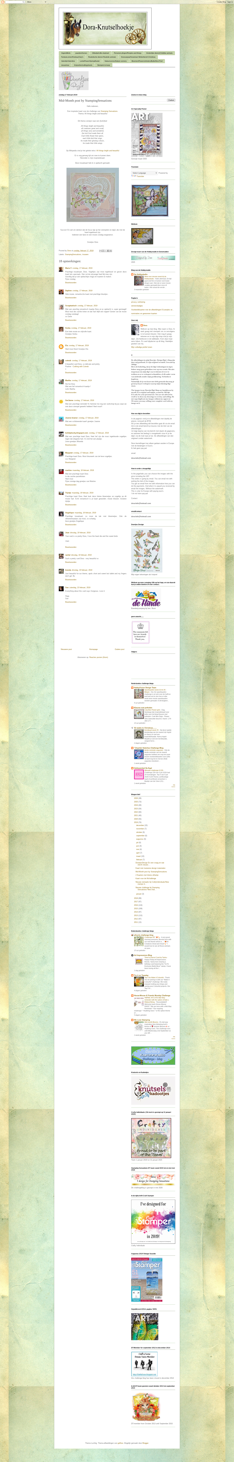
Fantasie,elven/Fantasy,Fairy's (72, 57)
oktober (139, 832)
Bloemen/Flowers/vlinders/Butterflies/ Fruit (147, 61)
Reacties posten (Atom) (98, 657)
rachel (67, 555)
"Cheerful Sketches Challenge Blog (148, 748)
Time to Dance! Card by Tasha (155, 957)
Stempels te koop (103, 65)
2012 (136, 919)
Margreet (69, 453)
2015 (136, 908)
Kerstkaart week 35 (151, 730)
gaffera (120, 1443)
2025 (136, 802)
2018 (136, 898)
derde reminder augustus (153, 750)
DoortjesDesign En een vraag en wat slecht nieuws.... (150, 864)
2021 (136, 815)
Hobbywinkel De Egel (143, 768)
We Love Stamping (142, 1020)
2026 (136, 798)
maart (138, 856)
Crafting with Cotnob (81, 366)
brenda (68, 570)
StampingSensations (73, 254)
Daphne (68, 291)
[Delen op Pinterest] (110, 250)
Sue (67, 587)
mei (138, 849)
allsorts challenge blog (143, 935)
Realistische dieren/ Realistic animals (102, 57)
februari (139, 860)
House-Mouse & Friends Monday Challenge (152, 995)
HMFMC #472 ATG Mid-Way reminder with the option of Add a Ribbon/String (156, 1000)
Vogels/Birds (65, 53)
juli (137, 843)
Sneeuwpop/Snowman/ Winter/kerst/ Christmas (138, 57)
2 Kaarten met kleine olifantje (147, 875)
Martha (68, 380)
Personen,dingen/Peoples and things (127, 53)
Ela (66, 345)
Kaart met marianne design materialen (150, 868)
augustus (140, 839)
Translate (140, 176)
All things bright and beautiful (107, 151)
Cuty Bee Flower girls (152, 710)
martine (68, 470)
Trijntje (68, 493)
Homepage (93, 649)
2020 (136, 819)
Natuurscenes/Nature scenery (116, 61)
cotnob (68, 361)
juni (137, 846)
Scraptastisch (71, 306)
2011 (136, 922)
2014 (136, 912)
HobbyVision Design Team (145, 688)
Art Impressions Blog (143, 955)
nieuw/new (65, 65)
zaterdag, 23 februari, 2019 (79, 587)
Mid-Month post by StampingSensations (151, 872)
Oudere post (119, 649)
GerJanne (69, 400)
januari (139, 894)
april (138, 853)
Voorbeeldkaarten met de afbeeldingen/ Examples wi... (152, 310)
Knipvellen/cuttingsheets (83, 65)
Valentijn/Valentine (68, 61)
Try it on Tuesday (141, 975)
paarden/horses (81, 53)
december (140, 825)
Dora (145, 325)
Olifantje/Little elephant (100, 53)
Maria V (68, 268)
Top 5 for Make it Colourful (154, 978)
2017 (136, 902)
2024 (136, 805)
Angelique (69, 513)
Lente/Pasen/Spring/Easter (90, 61)
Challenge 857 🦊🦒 (152, 937)
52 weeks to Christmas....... (145, 728)
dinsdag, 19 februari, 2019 (80, 533)
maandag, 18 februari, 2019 (83, 470)
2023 (136, 809)
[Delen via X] (105, 250)
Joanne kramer (71, 418)
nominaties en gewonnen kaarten (144, 313)
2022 (136, 812)
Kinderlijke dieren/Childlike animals (159, 53)
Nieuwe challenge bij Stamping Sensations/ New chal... (148, 888)
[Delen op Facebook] (108, 250)
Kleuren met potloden (143, 708)
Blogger (145, 1443)
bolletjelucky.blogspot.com (76, 433)
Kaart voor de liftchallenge (146, 878)
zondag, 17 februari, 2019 (82, 268)
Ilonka (67, 328)
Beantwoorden (70, 283)
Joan (67, 533)
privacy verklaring (138, 302)
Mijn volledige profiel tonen (141, 347)
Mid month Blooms (151, 1022)
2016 (136, 905)
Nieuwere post (66, 649)
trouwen (85, 254)
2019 (136, 822)
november (140, 829)
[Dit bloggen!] (103, 250)
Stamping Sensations (109, 111)
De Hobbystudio (140, 274)
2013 (136, 915)
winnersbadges (137, 306)
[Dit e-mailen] (100, 250)
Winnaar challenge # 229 (153, 770)
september (140, 836)
